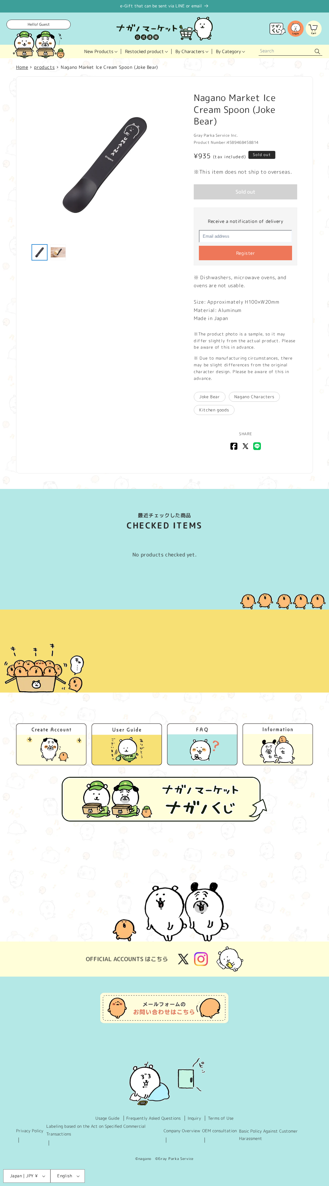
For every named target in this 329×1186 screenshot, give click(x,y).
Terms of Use (221, 1118)
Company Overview (182, 1131)
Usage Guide (107, 1118)
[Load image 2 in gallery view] (58, 252)
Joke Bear (209, 397)
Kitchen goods (214, 410)
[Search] (317, 52)
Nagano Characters (254, 397)
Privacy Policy (29, 1131)
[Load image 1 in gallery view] (39, 252)
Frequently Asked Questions (153, 1118)
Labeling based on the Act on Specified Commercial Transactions (96, 1129)
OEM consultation (219, 1131)
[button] (100, 51)
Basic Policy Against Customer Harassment (268, 1134)
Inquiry (194, 1118)
